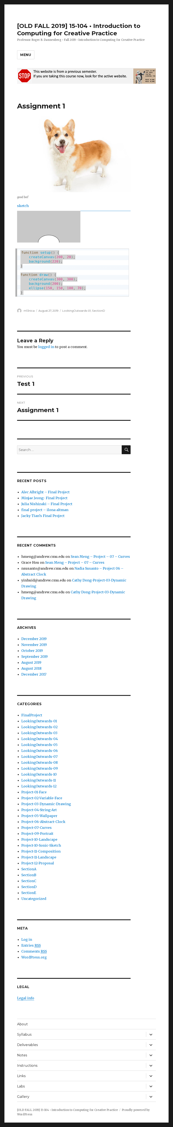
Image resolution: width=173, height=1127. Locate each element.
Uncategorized (33, 899)
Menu (25, 55)
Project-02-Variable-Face (41, 798)
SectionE (28, 893)
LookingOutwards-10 (39, 774)
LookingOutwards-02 (39, 727)
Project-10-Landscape (39, 839)
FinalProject (31, 715)
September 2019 (34, 656)
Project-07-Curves (36, 827)
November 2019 (34, 645)
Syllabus (24, 1034)
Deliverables (27, 1045)
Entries (31, 945)
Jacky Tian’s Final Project (43, 516)
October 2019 (32, 651)
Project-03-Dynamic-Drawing (46, 804)
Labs (21, 1086)
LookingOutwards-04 (39, 739)
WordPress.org (34, 957)
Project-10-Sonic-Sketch (41, 845)
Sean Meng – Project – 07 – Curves (100, 556)
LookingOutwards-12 (39, 786)
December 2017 (33, 674)
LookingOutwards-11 (38, 780)
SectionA (28, 869)
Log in (26, 939)
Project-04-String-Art (39, 810)
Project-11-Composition (41, 851)
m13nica (29, 310)
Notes (22, 1055)
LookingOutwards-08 (39, 762)
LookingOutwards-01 (76, 310)
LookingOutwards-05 (39, 745)
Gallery (23, 1097)
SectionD (98, 310)
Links (21, 1076)
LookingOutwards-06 (39, 751)
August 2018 (31, 668)
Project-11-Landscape (38, 857)
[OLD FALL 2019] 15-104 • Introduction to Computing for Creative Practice (78, 29)
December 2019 (34, 639)
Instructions (27, 1066)
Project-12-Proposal (37, 863)
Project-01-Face (34, 792)
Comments (34, 951)
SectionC (28, 881)
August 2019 (31, 662)
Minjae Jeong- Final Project (44, 498)
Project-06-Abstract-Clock (43, 822)
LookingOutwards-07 (39, 756)
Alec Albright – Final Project (45, 492)
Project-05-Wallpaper (39, 816)
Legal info (25, 998)
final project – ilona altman (44, 510)
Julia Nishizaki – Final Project (46, 504)
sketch (23, 206)
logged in (46, 347)
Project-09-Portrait (37, 833)
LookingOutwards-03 (39, 733)
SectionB (28, 875)
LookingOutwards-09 (39, 768)
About (22, 1024)
